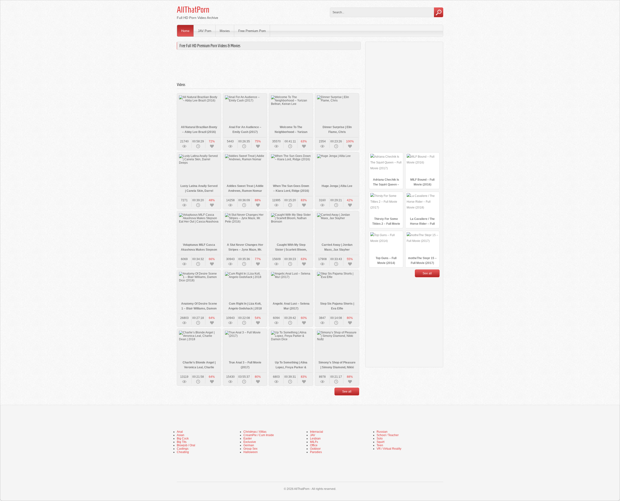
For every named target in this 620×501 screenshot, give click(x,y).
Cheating (183, 452)
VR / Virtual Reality (389, 448)
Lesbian (315, 438)
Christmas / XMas (254, 431)
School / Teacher (388, 435)
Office (314, 445)
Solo (380, 438)
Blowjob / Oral (186, 445)
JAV (312, 435)
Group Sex (250, 448)
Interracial (316, 431)
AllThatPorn (193, 9)
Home (185, 31)
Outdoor (315, 448)
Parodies (316, 452)
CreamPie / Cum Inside (258, 435)
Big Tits (181, 442)
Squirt (380, 442)
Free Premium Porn (252, 31)
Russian (382, 431)
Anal (180, 431)
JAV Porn (204, 31)
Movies (225, 31)
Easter (247, 438)
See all (346, 391)
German (248, 445)
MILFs (314, 442)
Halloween (250, 452)
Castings (182, 448)
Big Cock (183, 438)
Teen (380, 445)
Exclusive (249, 442)
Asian (180, 435)
